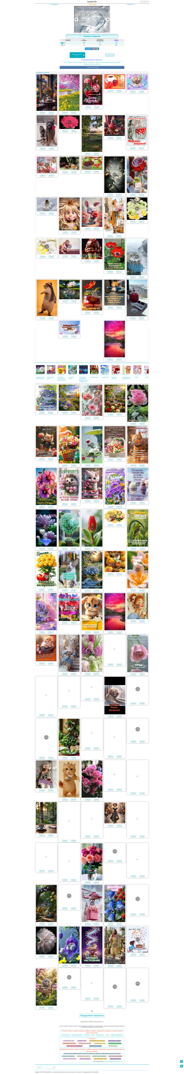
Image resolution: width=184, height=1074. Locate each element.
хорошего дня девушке (68, 1056)
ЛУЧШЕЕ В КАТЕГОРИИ (76, 1035)
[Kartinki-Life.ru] (92, 1)
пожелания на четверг (85, 1043)
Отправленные (110, 55)
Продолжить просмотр (92, 1016)
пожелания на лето (68, 1041)
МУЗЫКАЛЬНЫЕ (100, 1035)
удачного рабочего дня (100, 1059)
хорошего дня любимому (99, 1056)
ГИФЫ (92, 1035)
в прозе (116, 1061)
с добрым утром (81, 1041)
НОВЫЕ (107, 1035)
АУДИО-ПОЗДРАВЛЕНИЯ (116, 1035)
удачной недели (113, 1046)
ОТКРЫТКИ (86, 1035)
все (122, 1061)
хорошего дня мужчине (69, 1059)
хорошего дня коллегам (83, 1056)
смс (120, 1061)
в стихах (106, 1061)
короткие (111, 1061)
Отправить (88, 48)
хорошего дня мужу (85, 1059)
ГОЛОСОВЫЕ (92, 4)
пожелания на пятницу (69, 1043)
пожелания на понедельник (74, 1046)
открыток (65, 1035)
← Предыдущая (54, 4)
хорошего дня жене (115, 1059)
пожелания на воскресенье (97, 1041)
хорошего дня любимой (115, 1056)
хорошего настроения (95, 1046)
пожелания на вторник (115, 1043)
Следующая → (130, 4)
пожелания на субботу (114, 1041)
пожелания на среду (99, 1043)
